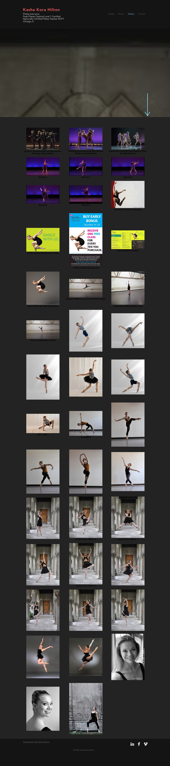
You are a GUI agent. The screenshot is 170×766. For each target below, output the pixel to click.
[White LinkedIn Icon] (132, 744)
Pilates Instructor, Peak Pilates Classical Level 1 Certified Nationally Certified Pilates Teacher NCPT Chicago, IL (43, 18)
